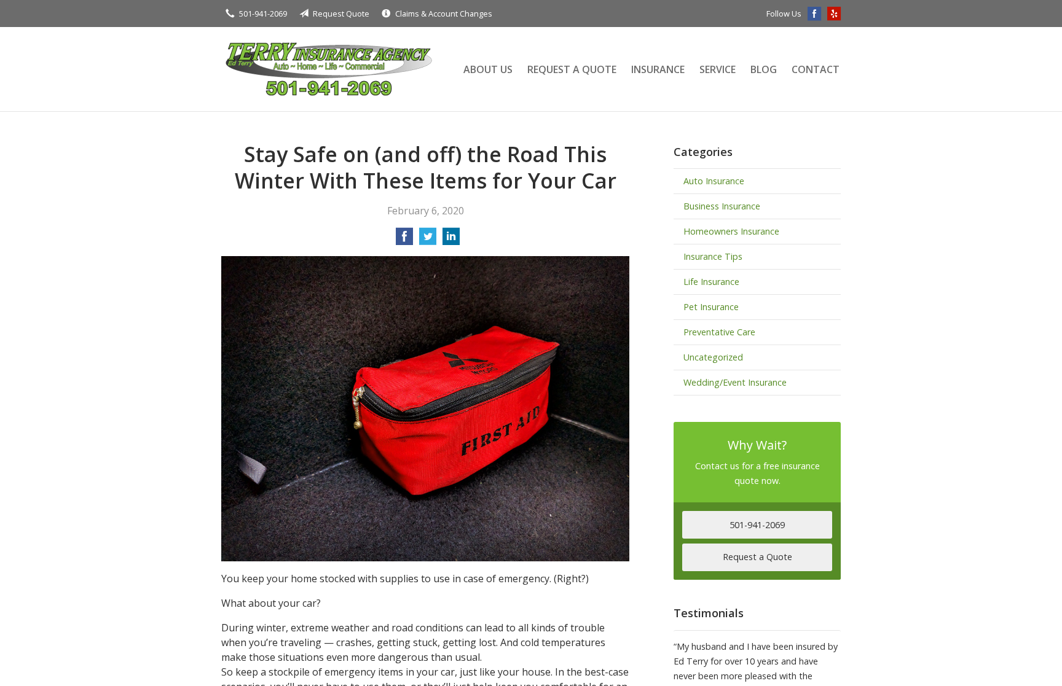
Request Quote (341, 13)
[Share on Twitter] (427, 240)
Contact (816, 69)
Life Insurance (711, 281)
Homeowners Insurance (731, 231)
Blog (763, 69)
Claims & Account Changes (443, 13)
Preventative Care (719, 332)
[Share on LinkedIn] (451, 240)
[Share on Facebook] (404, 240)
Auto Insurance (713, 181)
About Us (488, 69)
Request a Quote (571, 69)
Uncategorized (713, 357)
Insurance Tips (712, 256)
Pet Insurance (711, 307)
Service (717, 69)
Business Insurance (721, 206)
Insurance (658, 69)
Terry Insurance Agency (328, 69)
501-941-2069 (263, 13)
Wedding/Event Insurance (735, 382)
